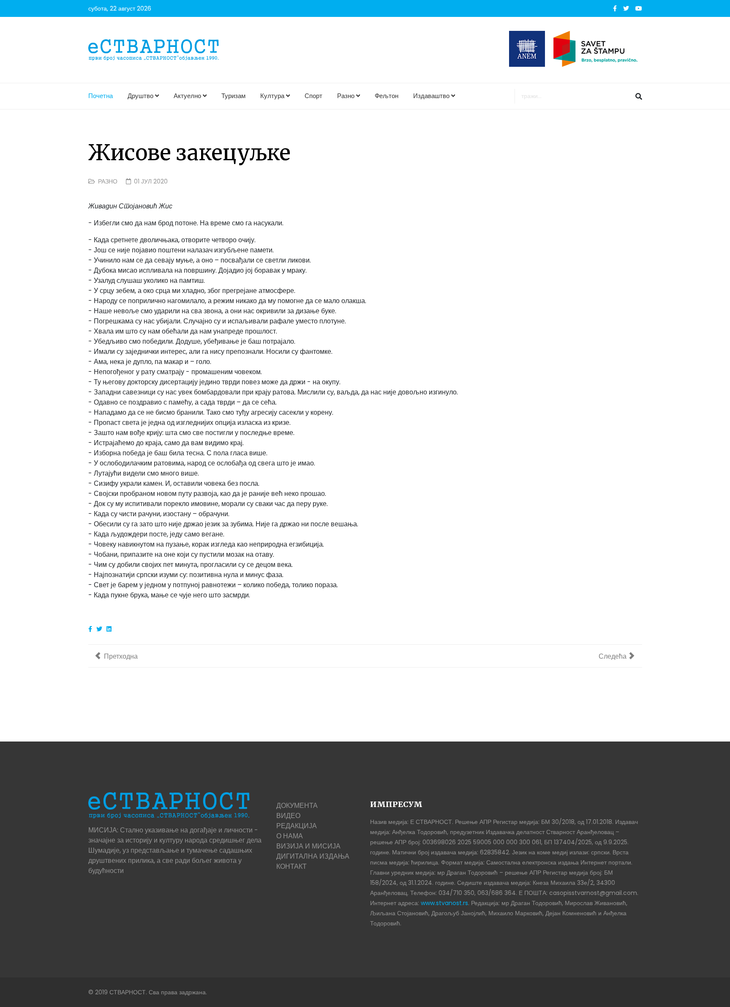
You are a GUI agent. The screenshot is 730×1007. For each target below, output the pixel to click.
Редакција (296, 826)
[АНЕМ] (527, 49)
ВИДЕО (288, 816)
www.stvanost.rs (444, 903)
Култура (272, 95)
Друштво (140, 95)
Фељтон (386, 95)
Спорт (313, 95)
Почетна (100, 95)
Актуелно (187, 95)
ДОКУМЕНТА (297, 805)
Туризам (233, 95)
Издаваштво (431, 95)
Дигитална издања (312, 856)
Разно (345, 95)
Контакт (291, 866)
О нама (289, 836)
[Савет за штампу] (597, 49)
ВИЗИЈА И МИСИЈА (308, 846)
